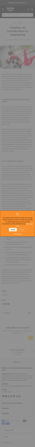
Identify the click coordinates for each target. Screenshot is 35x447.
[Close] (33, 212)
